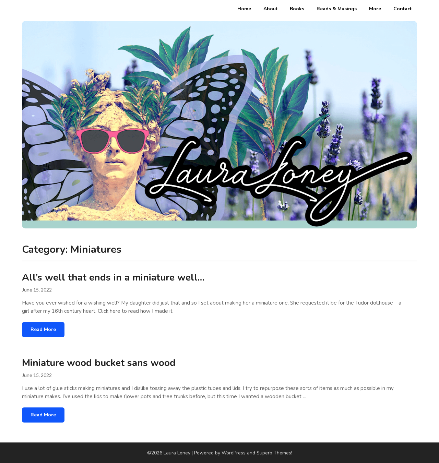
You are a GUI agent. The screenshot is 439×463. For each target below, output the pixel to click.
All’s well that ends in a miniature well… (113, 277)
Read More (43, 329)
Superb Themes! (274, 453)
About (270, 8)
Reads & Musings (337, 8)
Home (244, 8)
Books (297, 8)
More (375, 8)
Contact (402, 8)
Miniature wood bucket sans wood (99, 362)
